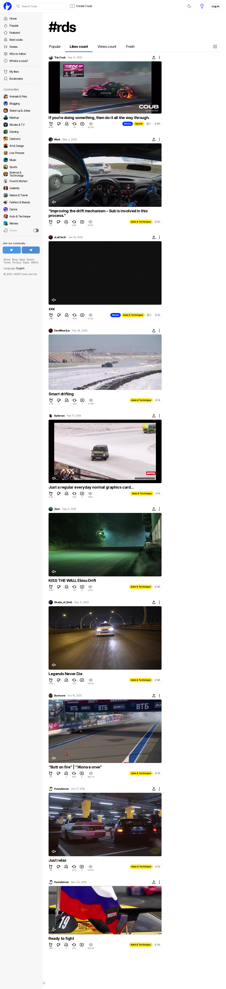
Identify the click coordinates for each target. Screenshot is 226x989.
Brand (30, 259)
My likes (14, 71)
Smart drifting (61, 394)
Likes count (79, 46)
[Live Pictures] (21, 152)
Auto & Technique (141, 221)
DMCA (34, 262)
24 (157, 944)
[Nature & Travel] (21, 195)
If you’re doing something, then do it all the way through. (99, 117)
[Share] (154, 57)
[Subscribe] (36, 230)
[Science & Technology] (21, 174)
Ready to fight (61, 938)
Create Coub (84, 6)
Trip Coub (60, 57)
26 (157, 586)
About (7, 259)
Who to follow (17, 54)
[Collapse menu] (44, 983)
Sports (138, 123)
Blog (14, 259)
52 (157, 221)
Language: (14, 268)
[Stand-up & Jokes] (21, 110)
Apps (22, 259)
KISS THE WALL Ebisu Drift (72, 580)
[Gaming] (21, 131)
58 (157, 679)
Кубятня (59, 416)
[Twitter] (12, 250)
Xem (57, 509)
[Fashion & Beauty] (21, 202)
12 (157, 315)
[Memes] (21, 223)
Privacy (17, 262)
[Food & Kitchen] (21, 181)
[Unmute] (53, 202)
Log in (215, 6)
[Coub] (8, 6)
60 (157, 123)
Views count (106, 46)
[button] (215, 46)
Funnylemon (61, 789)
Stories (13, 46)
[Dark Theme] (189, 6)
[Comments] (67, 124)
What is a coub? (18, 61)
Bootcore (59, 695)
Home (13, 18)
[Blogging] (21, 103)
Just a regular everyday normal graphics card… (91, 487)
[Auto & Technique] (21, 216)
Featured (14, 32)
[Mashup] (21, 117)
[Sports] (21, 167)
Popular (14, 25)
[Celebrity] (21, 188)
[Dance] (21, 209)
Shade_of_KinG (63, 602)
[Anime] (21, 230)
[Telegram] (31, 250)
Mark (57, 139)
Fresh (130, 46)
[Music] (21, 159)
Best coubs (16, 39)
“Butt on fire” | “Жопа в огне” (75, 767)
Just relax (57, 860)
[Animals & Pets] (21, 96)
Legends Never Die (65, 673)
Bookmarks (16, 78)
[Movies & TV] (21, 124)
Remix (127, 123)
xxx (52, 308)
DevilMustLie (62, 330)
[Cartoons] (21, 138)
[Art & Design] (21, 145)
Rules (26, 262)
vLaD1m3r (60, 237)
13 (157, 400)
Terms (7, 262)
